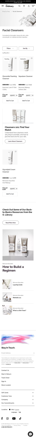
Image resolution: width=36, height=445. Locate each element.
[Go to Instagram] (7, 418)
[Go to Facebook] (2, 418)
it (18, 412)
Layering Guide (17, 285)
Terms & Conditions (6, 425)
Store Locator (6, 385)
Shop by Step (6, 11)
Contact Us (8, 364)
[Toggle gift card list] (33, 393)
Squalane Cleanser (26, 76)
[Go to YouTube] (14, 418)
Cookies (25, 425)
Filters (9, 48)
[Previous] (1, 2)
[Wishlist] (15, 57)
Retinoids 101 (17, 297)
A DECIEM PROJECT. (6, 427)
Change (17, 409)
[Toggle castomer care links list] (33, 396)
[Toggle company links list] (33, 400)
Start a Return (6, 374)
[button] (30, 434)
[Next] (34, 2)
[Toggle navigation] (2, 6)
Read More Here (11, 223)
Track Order (5, 378)
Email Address (6, 353)
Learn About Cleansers (15, 141)
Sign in (3, 381)
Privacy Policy (17, 362)
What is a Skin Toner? (19, 310)
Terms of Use (26, 362)
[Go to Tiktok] (20, 418)
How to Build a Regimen (13, 268)
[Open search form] (19, 6)
